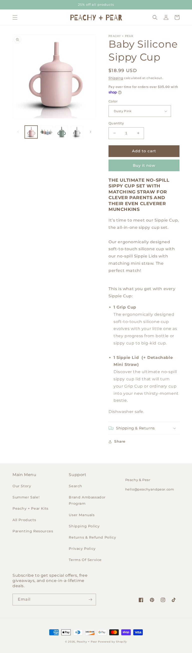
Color (113, 101)
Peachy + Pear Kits (30, 508)
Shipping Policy (84, 526)
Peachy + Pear (87, 641)
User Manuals (81, 515)
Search (75, 486)
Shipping (115, 78)
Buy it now (144, 165)
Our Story (21, 486)
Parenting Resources (32, 531)
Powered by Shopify (112, 641)
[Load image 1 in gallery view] (31, 132)
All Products (24, 520)
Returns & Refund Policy (92, 537)
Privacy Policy (82, 548)
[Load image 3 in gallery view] (61, 132)
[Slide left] (18, 131)
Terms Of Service (85, 560)
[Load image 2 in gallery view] (46, 132)
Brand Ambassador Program (87, 500)
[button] (15, 17)
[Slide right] (90, 131)
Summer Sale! (26, 497)
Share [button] (120, 441)
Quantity (116, 123)
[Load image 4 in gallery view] (76, 132)
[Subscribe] (90, 599)
